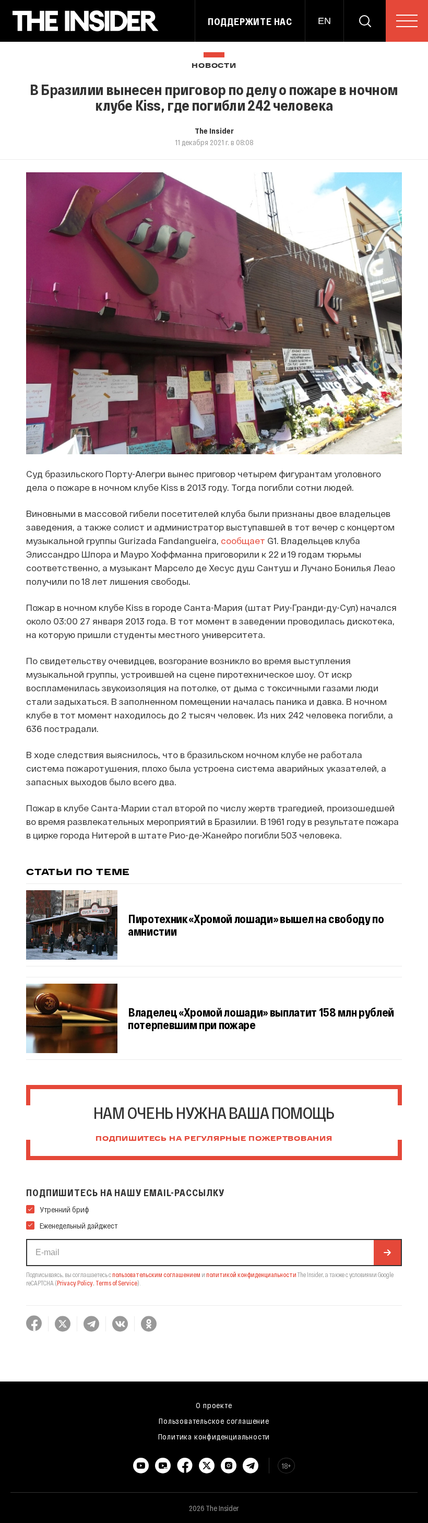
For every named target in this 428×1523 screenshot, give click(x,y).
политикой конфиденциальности (251, 1274)
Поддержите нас (250, 21)
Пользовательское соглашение (214, 1420)
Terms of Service (116, 1282)
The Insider (214, 130)
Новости (214, 66)
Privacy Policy (75, 1282)
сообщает (243, 540)
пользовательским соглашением (156, 1274)
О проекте (214, 1405)
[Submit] (387, 1252)
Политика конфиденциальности (214, 1436)
